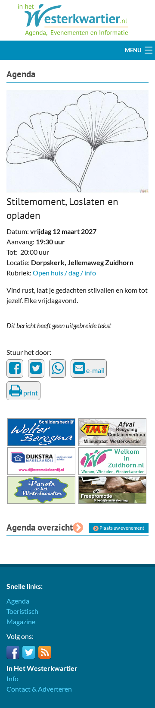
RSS (44, 652)
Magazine (20, 621)
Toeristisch (22, 611)
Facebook (12, 652)
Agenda (20, 74)
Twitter (28, 652)
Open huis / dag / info (64, 273)
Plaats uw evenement (121, 528)
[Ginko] (77, 140)
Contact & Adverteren (39, 689)
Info (12, 678)
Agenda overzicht (39, 527)
